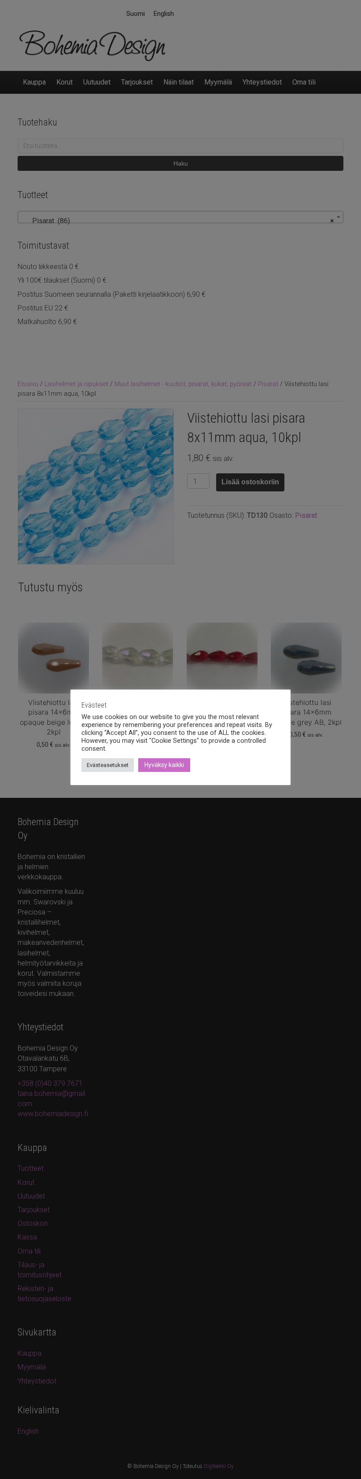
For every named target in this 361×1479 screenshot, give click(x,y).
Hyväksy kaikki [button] (164, 764)
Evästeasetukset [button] (108, 765)
